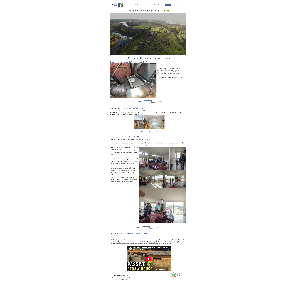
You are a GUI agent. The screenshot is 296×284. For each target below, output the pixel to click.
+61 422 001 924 (123, 277)
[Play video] (148, 34)
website (163, 112)
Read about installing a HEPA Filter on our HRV (128, 62)
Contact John (114, 177)
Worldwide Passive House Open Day (133, 145)
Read (158, 77)
